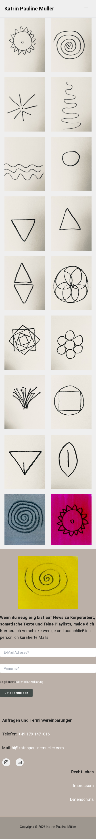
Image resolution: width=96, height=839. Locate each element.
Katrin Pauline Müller (29, 9)
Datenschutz (82, 799)
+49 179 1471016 (34, 734)
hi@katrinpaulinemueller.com (38, 747)
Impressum (83, 785)
